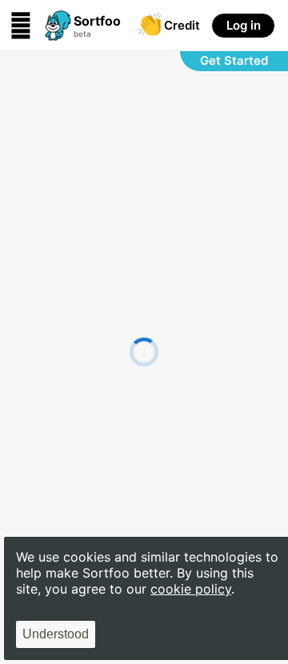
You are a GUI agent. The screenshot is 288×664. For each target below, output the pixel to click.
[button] (76, 26)
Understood (55, 634)
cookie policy (190, 589)
